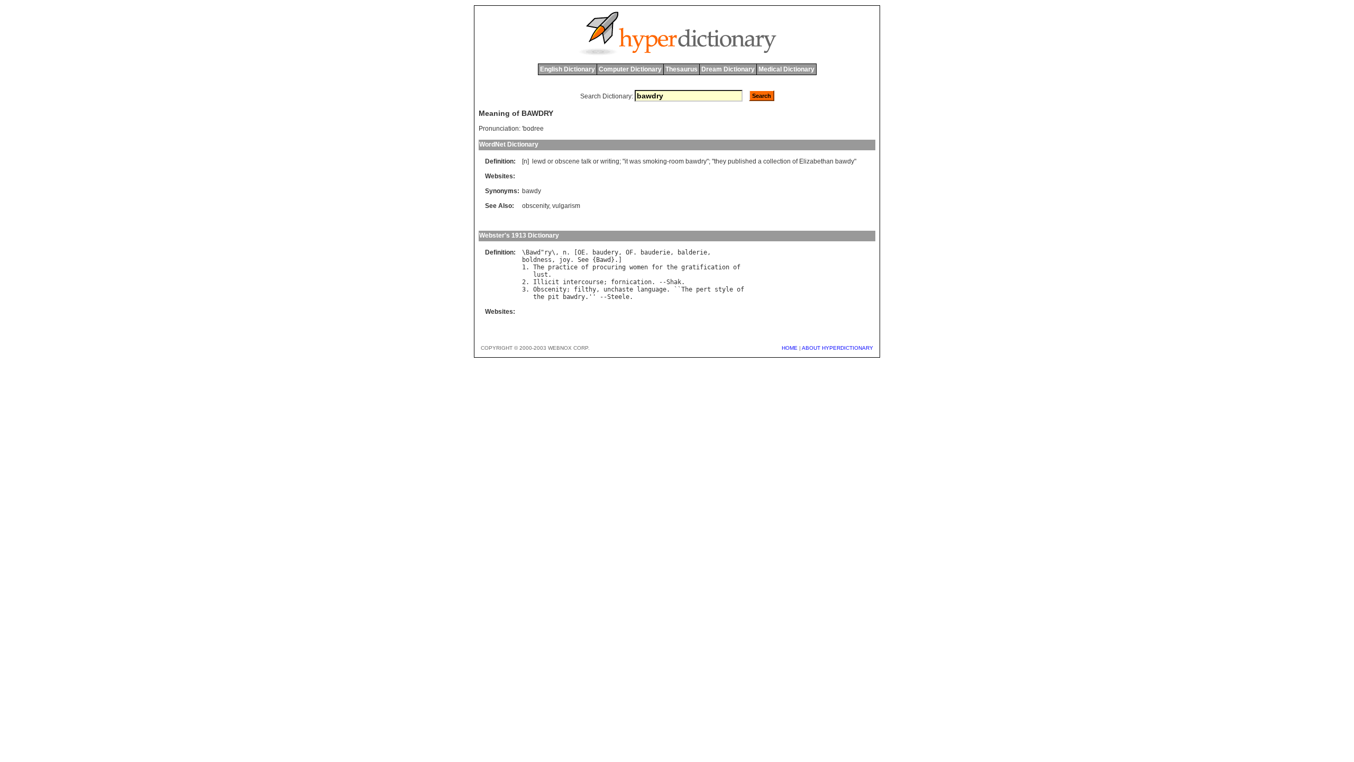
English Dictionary (567, 69)
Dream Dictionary (728, 69)
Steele (618, 297)
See (583, 260)
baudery (605, 252)
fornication (631, 282)
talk (586, 161)
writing (609, 161)
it (626, 161)
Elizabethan (816, 161)
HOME (790, 348)
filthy (585, 289)
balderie (692, 252)
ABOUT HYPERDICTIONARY (837, 348)
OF (629, 252)
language (651, 289)
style (724, 289)
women (638, 267)
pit (553, 297)
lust (540, 274)
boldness (537, 260)
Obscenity (549, 289)
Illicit (546, 282)
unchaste (618, 289)
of (795, 161)
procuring (609, 267)
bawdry (696, 161)
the (672, 267)
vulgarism (566, 206)
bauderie (655, 252)
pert (703, 289)
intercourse (583, 282)
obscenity (535, 206)
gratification (705, 267)
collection (777, 161)
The (538, 267)
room (676, 161)
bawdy (844, 161)
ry (548, 252)
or (550, 161)
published (742, 161)
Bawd (533, 252)
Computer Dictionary (630, 69)
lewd (539, 161)
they (720, 161)
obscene (567, 161)
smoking (655, 161)
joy (564, 260)
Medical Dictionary (786, 69)
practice (563, 267)
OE (581, 252)
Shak (673, 282)
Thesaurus (681, 69)
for (657, 267)
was (635, 161)
